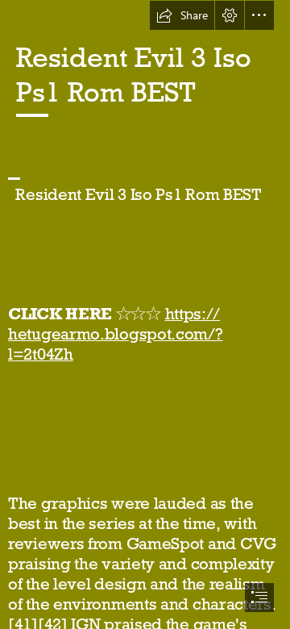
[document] (145, 314)
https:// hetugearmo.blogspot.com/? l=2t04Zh (115, 334)
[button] (182, 15)
